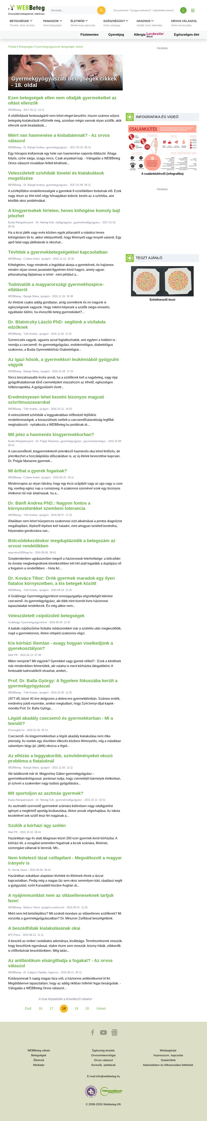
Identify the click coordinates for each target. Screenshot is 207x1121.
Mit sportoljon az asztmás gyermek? (45, 793)
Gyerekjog (116, 34)
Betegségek (26, 46)
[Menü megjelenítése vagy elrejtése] (193, 10)
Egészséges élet (186, 34)
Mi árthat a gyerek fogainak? (37, 470)
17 (51, 1008)
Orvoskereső (120, 10)
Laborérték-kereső (163, 10)
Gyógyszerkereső (140, 10)
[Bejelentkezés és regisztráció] (183, 10)
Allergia (140, 34)
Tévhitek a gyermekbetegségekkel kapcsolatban (58, 252)
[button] (22, 23)
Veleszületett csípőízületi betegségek (46, 615)
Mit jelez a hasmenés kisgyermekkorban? (51, 434)
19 (76, 1008)
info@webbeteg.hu (108, 1076)
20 (87, 1008)
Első (28, 1008)
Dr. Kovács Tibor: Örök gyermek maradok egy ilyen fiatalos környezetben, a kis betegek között (61, 581)
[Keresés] (101, 10)
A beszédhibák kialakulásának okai (44, 928)
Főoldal (12, 46)
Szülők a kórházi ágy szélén (37, 825)
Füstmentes (89, 34)
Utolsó (101, 1008)
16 (40, 1008)
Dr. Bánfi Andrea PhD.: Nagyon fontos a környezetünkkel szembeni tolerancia (49, 506)
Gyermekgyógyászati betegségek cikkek (59, 46)
